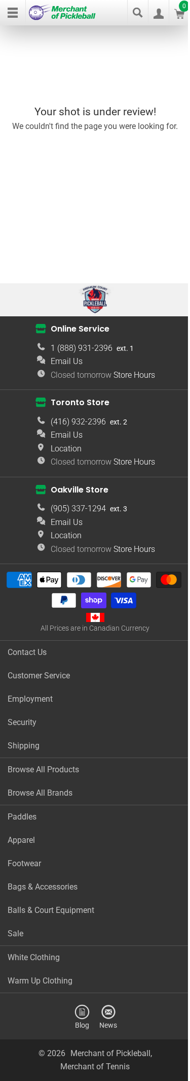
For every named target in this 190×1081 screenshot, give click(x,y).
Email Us (67, 361)
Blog (82, 1025)
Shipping (24, 745)
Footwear (24, 863)
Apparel (21, 840)
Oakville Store (79, 489)
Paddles (22, 817)
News (108, 1025)
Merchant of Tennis (95, 1066)
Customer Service (39, 675)
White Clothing (34, 957)
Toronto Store (80, 402)
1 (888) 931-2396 (81, 348)
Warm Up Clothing (40, 981)
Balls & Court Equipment (51, 910)
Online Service (80, 329)
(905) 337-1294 (78, 508)
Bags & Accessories (43, 887)
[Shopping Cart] (179, 16)
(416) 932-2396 (78, 422)
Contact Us (27, 652)
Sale (15, 933)
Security (22, 722)
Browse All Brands (40, 793)
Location (66, 448)
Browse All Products (43, 769)
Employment (30, 699)
